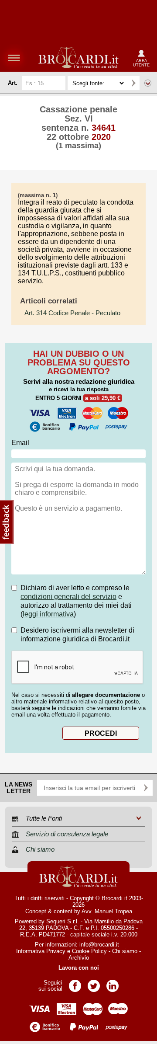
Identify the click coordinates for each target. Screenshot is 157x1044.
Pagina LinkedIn (112, 983)
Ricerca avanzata (148, 83)
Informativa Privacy (40, 951)
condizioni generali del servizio (68, 596)
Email (20, 442)
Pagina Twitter (94, 983)
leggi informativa (48, 614)
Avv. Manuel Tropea (107, 911)
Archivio (78, 957)
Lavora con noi (78, 967)
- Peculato (72, 313)
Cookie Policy (89, 951)
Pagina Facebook (75, 983)
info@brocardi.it (99, 944)
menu (14, 58)
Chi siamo (124, 951)
